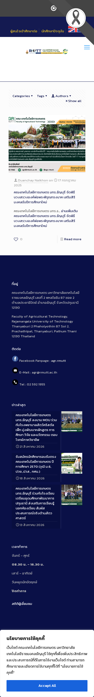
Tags (40, 95)
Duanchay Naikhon (33, 180)
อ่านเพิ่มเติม (46, 218)
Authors (61, 95)
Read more (72, 239)
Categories (21, 95)
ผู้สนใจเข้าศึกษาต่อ (23, 31)
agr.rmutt (58, 360)
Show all (74, 100)
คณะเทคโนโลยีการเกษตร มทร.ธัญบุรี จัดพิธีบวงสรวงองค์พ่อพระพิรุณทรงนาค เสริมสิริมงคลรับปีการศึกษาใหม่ (44, 197)
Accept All (47, 685)
